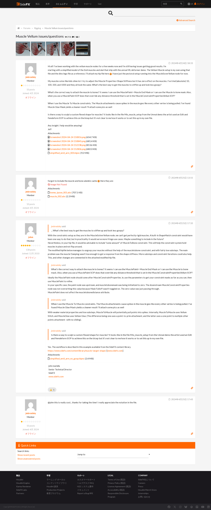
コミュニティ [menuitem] (62, 4)
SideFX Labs (21, 490)
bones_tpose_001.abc (60, 192)
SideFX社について (146, 479)
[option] (23, 49)
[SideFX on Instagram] (180, 507)
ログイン (201, 4)
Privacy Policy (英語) (116, 483)
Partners (20, 493)
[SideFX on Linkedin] (208, 507)
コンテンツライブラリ (57, 483)
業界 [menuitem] (48, 4)
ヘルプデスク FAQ (85, 483)
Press (140, 486)
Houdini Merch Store (147, 490)
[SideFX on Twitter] (174, 507)
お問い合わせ (144, 497)
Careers (141, 483)
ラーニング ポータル (56, 479)
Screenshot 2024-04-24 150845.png (68, 141)
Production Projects (56, 490)
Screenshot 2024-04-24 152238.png (68, 145)
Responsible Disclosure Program (118, 495)
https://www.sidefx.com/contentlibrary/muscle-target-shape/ (77, 350)
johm (30, 237)
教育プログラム (54, 493)
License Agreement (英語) (119, 486)
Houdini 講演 (52, 486)
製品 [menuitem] (38, 4)
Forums (27, 28)
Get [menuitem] (99, 4)
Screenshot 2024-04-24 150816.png (68, 137)
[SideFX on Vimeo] (197, 507)
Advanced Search (187, 20)
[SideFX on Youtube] (202, 507)
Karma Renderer (23, 486)
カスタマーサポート (86, 479)
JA (191, 4)
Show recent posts (26, 455)
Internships (143, 493)
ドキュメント (83, 490)
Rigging (37, 28)
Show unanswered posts (29, 458)
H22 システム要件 (85, 486)
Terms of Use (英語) (116, 479)
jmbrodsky (31, 77)
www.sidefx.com (115, 350)
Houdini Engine (23, 483)
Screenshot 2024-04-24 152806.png (68, 149)
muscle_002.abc (58, 196)
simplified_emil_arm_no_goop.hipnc (67, 358)
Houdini (19, 479)
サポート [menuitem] (88, 4)
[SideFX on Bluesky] (185, 507)
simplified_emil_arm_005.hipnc (65, 152)
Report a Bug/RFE (85, 493)
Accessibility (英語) (116, 490)
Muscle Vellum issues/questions (59, 28)
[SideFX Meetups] (191, 507)
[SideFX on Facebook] (169, 507)
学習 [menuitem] (76, 4)
